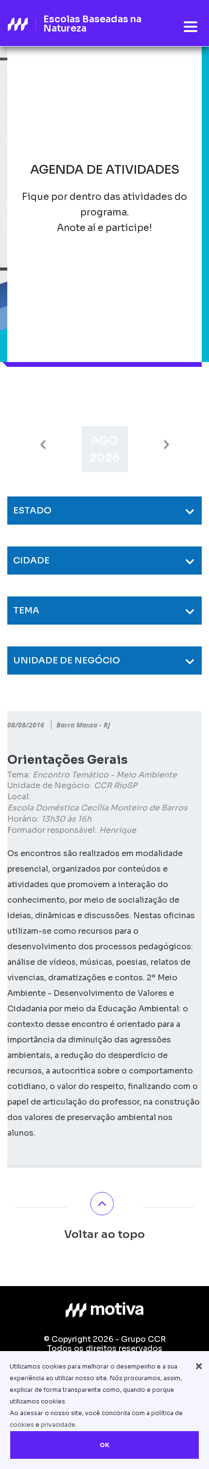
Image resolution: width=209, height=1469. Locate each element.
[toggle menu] (190, 27)
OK (104, 1445)
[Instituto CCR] (104, 1310)
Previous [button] (43, 444)
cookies (22, 1424)
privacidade (58, 1424)
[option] (105, 449)
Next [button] (166, 444)
